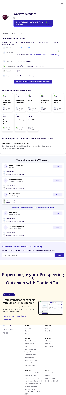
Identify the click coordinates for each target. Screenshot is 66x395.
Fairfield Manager (14, 196)
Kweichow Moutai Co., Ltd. (7, 102)
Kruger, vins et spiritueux (20, 101)
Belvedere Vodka (57, 101)
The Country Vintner (45, 101)
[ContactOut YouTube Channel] (7, 362)
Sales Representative (15, 228)
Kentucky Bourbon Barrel (6, 122)
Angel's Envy (20, 120)
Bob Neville (13, 212)
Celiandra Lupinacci (16, 227)
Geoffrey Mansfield (16, 165)
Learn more (7, 320)
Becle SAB (31, 120)
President (11, 167)
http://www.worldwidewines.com (29, 48)
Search (59, 255)
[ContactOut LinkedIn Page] (4, 362)
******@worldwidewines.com (15, 174)
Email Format (17, 33)
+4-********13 (10, 200)
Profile (5, 33)
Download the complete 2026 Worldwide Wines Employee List (33, 207)
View (57, 166)
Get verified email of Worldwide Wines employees (33, 81)
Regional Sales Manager (16, 181)
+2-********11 (10, 186)
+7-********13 (10, 171)
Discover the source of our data (13, 316)
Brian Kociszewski (15, 180)
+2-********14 (10, 218)
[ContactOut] (11, 3)
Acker (30, 100)
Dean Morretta (14, 194)
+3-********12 (10, 233)
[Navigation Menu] (61, 3)
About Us (48, 341)
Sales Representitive (14, 214)
